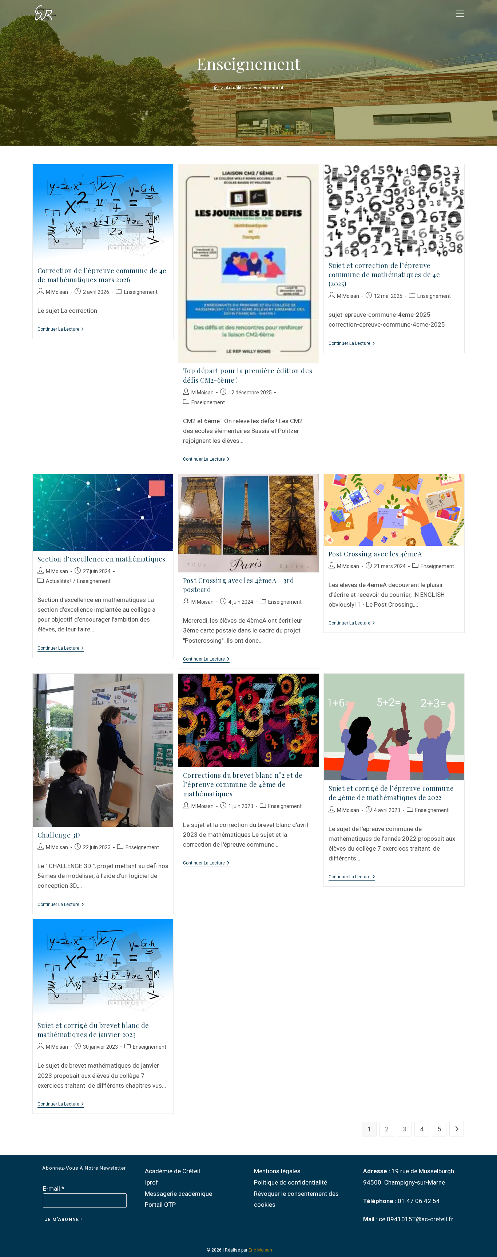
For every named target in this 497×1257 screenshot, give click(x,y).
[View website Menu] (460, 13)
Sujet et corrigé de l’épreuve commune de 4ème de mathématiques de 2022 (391, 793)
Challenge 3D (58, 835)
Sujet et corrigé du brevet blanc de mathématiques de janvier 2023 (93, 1030)
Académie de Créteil (172, 1171)
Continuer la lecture (60, 329)
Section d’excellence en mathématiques (101, 559)
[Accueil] (216, 87)
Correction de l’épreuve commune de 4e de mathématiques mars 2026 (102, 275)
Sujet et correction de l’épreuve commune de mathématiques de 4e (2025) (384, 274)
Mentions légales (277, 1171)
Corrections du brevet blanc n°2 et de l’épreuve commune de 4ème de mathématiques (243, 784)
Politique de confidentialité (290, 1182)
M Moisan (57, 292)
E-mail (53, 1188)
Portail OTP (160, 1204)
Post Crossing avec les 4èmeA (375, 553)
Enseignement (268, 87)
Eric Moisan (260, 1250)
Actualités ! (58, 581)
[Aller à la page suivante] (456, 1129)
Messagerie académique (178, 1193)
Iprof (151, 1182)
